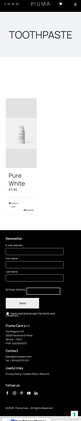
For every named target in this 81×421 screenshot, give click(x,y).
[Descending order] (60, 72)
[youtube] (29, 393)
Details (30, 210)
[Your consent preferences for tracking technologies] (74, 414)
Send (22, 303)
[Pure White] (21, 133)
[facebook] (7, 393)
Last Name (12, 271)
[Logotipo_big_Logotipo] (40, 3)
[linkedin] (36, 393)
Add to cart (14, 205)
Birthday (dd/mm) (16, 289)
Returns (44, 374)
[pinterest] (21, 393)
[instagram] (14, 393)
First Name (12, 258)
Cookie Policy (30, 374)
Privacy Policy (13, 374)
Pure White (17, 179)
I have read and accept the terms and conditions (30, 314)
